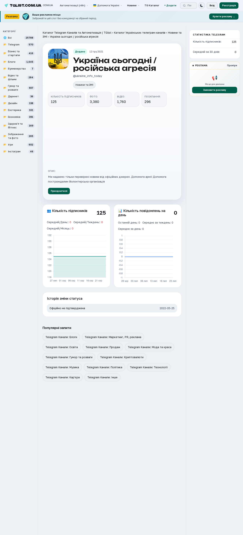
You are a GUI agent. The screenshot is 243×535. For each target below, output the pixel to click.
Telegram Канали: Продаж (102, 347)
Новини (131, 5)
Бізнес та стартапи (18, 53)
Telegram (18, 44)
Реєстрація (229, 5)
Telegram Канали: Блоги (61, 337)
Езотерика (18, 109)
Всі (18, 37)
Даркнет (18, 96)
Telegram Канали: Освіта (61, 347)
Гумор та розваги (18, 87)
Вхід (212, 5)
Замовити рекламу (214, 90)
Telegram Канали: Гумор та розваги (68, 357)
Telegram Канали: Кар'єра (62, 377)
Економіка (18, 116)
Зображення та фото (18, 136)
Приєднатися (59, 191)
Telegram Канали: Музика (62, 367)
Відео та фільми (18, 77)
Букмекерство (18, 68)
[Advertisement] (112, 137)
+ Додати (170, 5)
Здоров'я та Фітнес (18, 125)
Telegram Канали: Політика (104, 367)
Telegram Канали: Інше (102, 377)
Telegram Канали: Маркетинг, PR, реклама (113, 337)
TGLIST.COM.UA (31, 5)
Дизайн (18, 103)
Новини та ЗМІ (84, 84)
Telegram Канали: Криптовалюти (122, 357)
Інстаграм (18, 151)
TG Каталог (151, 5)
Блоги (18, 61)
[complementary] (121, 16)
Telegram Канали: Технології (149, 367)
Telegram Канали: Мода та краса (149, 347)
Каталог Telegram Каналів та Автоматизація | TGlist (77, 32)
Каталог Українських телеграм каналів (139, 32)
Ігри (18, 144)
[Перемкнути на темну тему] (201, 5)
